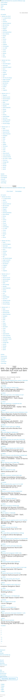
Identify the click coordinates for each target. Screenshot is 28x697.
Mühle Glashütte (6, 107)
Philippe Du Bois (6, 120)
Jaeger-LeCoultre (6, 79)
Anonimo (5, 21)
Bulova (4, 35)
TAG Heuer (5, 146)
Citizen (4, 49)
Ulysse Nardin (6, 153)
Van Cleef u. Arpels (7, 158)
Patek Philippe (6, 116)
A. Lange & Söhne (7, 18)
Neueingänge (4, 4)
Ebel (4, 55)
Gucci (4, 69)
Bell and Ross (6, 25)
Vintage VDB (5, 162)
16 (1, 637)
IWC (2, 7)
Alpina (4, 19)
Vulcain (4, 163)
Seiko (4, 139)
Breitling (3, 9)
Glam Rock (5, 65)
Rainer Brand (6, 130)
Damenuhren (4, 175)
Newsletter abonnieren (8, 678)
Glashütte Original (7, 67)
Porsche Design (6, 123)
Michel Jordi (5, 100)
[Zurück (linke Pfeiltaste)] (0, 696)
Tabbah (4, 144)
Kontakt (1, 653)
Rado (4, 128)
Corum (4, 51)
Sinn (4, 141)
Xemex (4, 167)
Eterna (4, 56)
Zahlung (2, 661)
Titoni (4, 149)
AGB (1, 651)
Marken (2, 174)
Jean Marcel (5, 83)
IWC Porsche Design (7, 77)
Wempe (4, 165)
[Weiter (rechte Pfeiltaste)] (1, 696)
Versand (2, 660)
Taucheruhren (3, 673)
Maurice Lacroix (6, 97)
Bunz (4, 37)
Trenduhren (3, 181)
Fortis (4, 62)
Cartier (4, 41)
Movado (4, 105)
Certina (4, 39)
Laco (4, 88)
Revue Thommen (7, 133)
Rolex (2, 6)
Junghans (5, 84)
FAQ (1, 670)
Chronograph (4, 177)
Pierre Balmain (6, 121)
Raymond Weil (6, 132)
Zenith (4, 169)
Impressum (2, 650)
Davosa (4, 53)
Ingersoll (5, 74)
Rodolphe (5, 135)
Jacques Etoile (6, 81)
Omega (4, 111)
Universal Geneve (7, 156)
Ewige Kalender (3, 676)
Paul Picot (5, 118)
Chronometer (3, 675)
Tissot (4, 148)
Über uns (2, 671)
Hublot (4, 72)
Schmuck (3, 179)
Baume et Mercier (7, 23)
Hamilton (5, 70)
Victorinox (5, 160)
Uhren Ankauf (4, 2)
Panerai (4, 114)
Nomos (4, 109)
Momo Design (6, 104)
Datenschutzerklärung (5, 654)
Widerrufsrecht (3, 665)
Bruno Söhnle (6, 34)
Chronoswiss (6, 46)
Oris (4, 112)
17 (1, 639)
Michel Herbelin (6, 98)
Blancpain (5, 26)
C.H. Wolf (5, 48)
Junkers (4, 86)
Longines (5, 90)
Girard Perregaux (7, 63)
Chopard (5, 44)
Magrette (5, 95)
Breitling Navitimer (7, 32)
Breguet (4, 28)
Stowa (4, 142)
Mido (4, 102)
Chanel (4, 42)
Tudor (4, 151)
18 (1, 641)
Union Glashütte (6, 155)
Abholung (2, 663)
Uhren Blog (3, 182)
